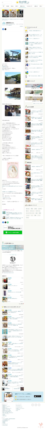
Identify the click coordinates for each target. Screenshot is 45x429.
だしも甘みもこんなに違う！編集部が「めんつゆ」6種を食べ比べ (35, 57)
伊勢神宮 (4, 66)
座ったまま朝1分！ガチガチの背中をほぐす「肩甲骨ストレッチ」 (35, 61)
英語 (32, 208)
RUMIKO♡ (21, 26)
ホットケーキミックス (30, 213)
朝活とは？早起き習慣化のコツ (7, 411)
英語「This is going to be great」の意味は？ (35, 65)
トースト (27, 215)
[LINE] (8, 222)
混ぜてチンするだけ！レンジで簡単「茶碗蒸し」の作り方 (35, 53)
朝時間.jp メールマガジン (6, 406)
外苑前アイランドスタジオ (20, 408)
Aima (17, 410)
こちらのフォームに (6, 197)
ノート (39, 215)
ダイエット (32, 210)
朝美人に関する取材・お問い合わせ (8, 412)
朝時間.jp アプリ (5, 407)
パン (32, 215)
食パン (27, 210)
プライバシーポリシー (6, 413)
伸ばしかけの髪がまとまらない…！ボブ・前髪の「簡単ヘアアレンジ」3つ (35, 35)
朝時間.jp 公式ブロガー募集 (7, 410)
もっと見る (21, 303)
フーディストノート (19, 406)
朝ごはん (27, 208)
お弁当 (35, 208)
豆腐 (40, 213)
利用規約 (4, 414)
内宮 (3, 69)
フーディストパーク (19, 407)
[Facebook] (3, 29)
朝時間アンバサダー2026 (6, 409)
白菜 (36, 213)
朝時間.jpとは (5, 405)
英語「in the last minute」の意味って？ (35, 75)
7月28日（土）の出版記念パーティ (9, 191)
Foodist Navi (18, 409)
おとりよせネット (19, 405)
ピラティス (38, 210)
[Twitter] (5, 29)
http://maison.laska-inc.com (9, 272)
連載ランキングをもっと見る (37, 103)
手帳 (35, 215)
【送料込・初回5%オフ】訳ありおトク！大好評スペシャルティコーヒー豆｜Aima (36, 48)
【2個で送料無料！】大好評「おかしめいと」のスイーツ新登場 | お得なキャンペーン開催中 (35, 43)
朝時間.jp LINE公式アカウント (7, 408)
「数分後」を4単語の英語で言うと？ (35, 30)
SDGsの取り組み (5, 425)
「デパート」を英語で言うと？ (34, 38)
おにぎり (40, 208)
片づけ (27, 217)
